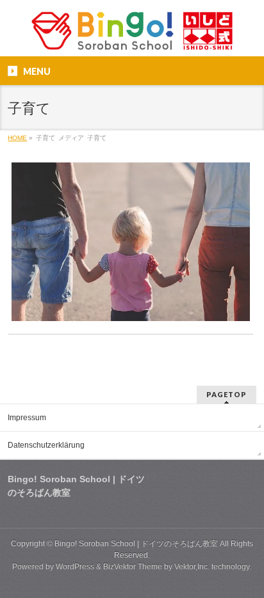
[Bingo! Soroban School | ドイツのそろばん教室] (131, 35)
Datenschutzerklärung (46, 445)
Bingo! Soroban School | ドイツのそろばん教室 (136, 543)
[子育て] (130, 241)
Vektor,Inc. (192, 566)
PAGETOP (226, 394)
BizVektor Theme (132, 566)
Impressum (27, 417)
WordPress (75, 566)
